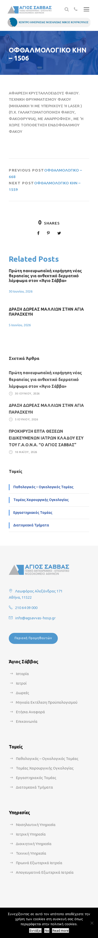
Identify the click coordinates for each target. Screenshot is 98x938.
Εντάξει (35, 930)
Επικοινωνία (26, 721)
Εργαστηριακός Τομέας (32, 513)
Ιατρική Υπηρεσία (31, 834)
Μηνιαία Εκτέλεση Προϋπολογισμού (46, 702)
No (47, 930)
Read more (61, 930)
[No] (91, 922)
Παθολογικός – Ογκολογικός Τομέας (43, 487)
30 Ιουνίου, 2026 (20, 291)
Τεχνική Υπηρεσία (31, 853)
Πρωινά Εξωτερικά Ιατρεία (39, 863)
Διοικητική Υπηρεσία (34, 844)
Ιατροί (21, 683)
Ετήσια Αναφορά (30, 712)
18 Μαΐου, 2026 (26, 452)
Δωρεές (22, 693)
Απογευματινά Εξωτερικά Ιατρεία (45, 872)
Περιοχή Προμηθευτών (33, 638)
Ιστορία (22, 674)
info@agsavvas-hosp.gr (35, 618)
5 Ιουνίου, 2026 (20, 325)
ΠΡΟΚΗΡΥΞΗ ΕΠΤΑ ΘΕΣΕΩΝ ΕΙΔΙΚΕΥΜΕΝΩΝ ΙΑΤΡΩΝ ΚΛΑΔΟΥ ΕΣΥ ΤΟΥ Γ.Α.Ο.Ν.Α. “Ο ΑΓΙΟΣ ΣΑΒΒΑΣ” (46, 438)
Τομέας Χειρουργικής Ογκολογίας (41, 500)
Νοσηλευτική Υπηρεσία (36, 824)
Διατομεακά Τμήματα (31, 525)
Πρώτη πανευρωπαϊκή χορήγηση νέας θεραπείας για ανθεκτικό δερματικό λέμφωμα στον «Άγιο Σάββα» (45, 275)
